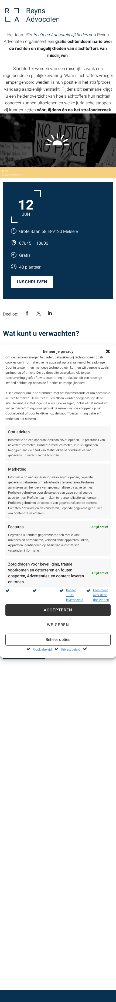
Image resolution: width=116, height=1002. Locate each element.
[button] (108, 351)
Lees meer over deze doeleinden (101, 595)
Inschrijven (32, 282)
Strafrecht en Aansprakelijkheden (57, 35)
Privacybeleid (70, 649)
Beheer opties (58, 640)
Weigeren (58, 625)
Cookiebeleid (42, 649)
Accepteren (58, 610)
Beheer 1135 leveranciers (74, 595)
